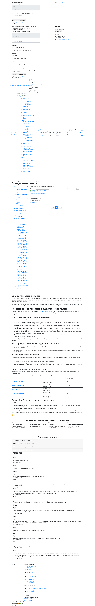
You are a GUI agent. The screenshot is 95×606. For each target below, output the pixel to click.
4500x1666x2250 (22, 274)
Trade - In (25, 173)
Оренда (22, 97)
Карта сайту (29, 570)
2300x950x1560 (22, 251)
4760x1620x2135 (22, 280)
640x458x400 (21, 224)
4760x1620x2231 (22, 282)
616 (18, 197)
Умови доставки (30, 581)
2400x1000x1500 (22, 255)
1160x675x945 (21, 237)
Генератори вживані (28, 134)
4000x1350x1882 (22, 268)
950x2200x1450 (22, 232)
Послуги (22, 157)
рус (47, 134)
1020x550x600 (21, 235)
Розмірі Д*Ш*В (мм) (19, 223)
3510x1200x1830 (22, 266)
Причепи (25, 117)
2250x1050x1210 (22, 244)
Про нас (40, 132)
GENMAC (20, 187)
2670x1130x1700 (22, 260)
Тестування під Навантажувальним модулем (28, 160)
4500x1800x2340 (22, 275)
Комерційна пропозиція (64, 2)
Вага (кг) (16, 286)
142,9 (19, 213)
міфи (31, 319)
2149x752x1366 (22, 241)
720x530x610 (21, 227)
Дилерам (28, 569)
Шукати (81, 176)
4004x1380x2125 (22, 269)
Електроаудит (26, 171)
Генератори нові (27, 124)
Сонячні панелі (24, 152)
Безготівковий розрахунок (19, 58)
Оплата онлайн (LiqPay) (18, 64)
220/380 (20, 205)
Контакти (40, 134)
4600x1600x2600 (22, 279)
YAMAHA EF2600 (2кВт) (18, 385)
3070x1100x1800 (22, 265)
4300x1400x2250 (22, 271)
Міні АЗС (25, 112)
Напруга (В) (17, 203)
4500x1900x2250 (22, 277)
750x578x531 (21, 229)
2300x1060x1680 (22, 248)
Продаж (22, 120)
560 (18, 192)
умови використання (21, 22)
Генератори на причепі (28, 142)
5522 (19, 288)
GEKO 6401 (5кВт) (16, 389)
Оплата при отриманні (18, 61)
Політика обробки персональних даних (36, 588)
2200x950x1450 (22, 243)
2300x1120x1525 (22, 249)
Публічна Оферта (30, 591)
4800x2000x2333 (22, 285)
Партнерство (29, 572)
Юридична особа (25, 4)
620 (18, 221)
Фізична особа (16, 4)
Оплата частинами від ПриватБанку (21, 68)
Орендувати (33, 202)
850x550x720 (21, 230)
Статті (39, 131)
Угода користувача (31, 590)
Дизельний (20, 216)
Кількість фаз (17, 207)
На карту (14, 55)
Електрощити (26, 107)
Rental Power (15, 181)
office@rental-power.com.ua (36, 80)
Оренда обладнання (24, 181)
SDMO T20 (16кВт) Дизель (18, 397)
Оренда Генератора (31, 566)
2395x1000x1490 (22, 254)
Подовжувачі (26, 106)
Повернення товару (31, 576)
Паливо (24, 169)
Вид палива (17, 215)
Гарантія (28, 578)
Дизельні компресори (28, 115)
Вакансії (28, 567)
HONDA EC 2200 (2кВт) (18, 381)
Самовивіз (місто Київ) (18, 47)
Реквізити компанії (31, 593)
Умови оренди (30, 579)
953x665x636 (21, 234)
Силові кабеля (26, 109)
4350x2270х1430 (22, 272)
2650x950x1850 (22, 258)
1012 (19, 202)
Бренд (16, 186)
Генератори (26, 98)
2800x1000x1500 (22, 263)
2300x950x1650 (22, 252)
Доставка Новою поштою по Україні (21, 50)
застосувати (58, 31)
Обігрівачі (25, 114)
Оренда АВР (26, 118)
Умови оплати (30, 582)
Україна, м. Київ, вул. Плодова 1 (37, 84)
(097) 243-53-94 (82, 135)
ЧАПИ (39, 129)
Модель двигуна (18, 208)
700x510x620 (21, 226)
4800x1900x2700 (22, 283)
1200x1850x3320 (22, 238)
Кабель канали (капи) (28, 110)
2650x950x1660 (22, 257)
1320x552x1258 (21, 240)
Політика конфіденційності (33, 586)
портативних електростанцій (46, 311)
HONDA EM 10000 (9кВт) (18, 393)
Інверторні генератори (28, 149)
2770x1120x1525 (22, 261)
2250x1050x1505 (22, 246)
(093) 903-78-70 (82, 131)
